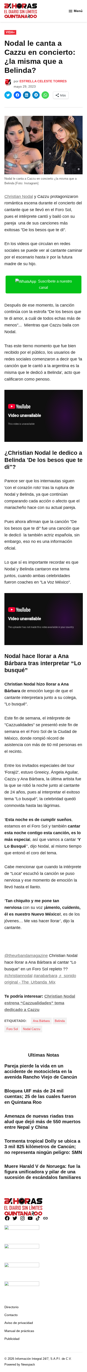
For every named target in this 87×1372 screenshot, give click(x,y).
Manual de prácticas (19, 1331)
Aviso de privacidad (18, 1323)
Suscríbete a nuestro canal (55, 284)
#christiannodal (18, 975)
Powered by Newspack (19, 1364)
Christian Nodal (18, 196)
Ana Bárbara (41, 1021)
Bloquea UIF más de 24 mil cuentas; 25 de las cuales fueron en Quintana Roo (40, 1096)
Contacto (11, 1315)
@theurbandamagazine (26, 955)
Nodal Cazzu (31, 1029)
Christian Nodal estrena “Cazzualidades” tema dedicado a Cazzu (39, 1003)
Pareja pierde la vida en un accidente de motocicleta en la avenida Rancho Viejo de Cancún (40, 1071)
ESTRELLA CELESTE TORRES (43, 81)
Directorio (11, 1307)
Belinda (60, 1021)
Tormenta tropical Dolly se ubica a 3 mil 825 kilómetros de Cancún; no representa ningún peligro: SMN (43, 1146)
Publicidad (11, 1339)
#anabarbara (45, 975)
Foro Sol (12, 1029)
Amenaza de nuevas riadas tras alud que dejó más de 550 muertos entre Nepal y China (42, 1122)
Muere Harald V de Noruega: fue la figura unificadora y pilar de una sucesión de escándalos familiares (42, 1172)
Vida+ (10, 32)
